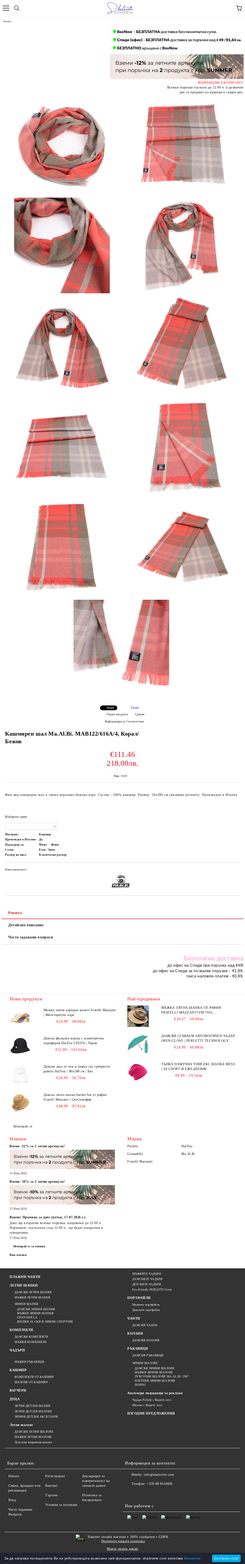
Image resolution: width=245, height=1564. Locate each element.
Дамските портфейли (146, 1310)
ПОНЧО (140, 1385)
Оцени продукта (117, 714)
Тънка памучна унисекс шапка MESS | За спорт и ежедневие (198, 1066)
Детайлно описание (26, 925)
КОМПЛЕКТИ (21, 1330)
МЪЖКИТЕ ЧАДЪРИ (146, 1274)
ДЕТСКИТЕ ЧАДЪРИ (146, 1284)
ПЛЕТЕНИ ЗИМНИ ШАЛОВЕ (155, 1380)
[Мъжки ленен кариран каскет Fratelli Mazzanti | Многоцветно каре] (20, 1018)
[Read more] (62, 1160)
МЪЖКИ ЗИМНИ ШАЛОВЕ (154, 1372)
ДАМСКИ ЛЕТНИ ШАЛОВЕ (34, 1431)
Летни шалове (21, 1425)
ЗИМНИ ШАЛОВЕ (145, 1363)
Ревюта (15, 913)
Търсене (51, 1495)
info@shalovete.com (159, 1474)
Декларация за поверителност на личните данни (96, 1480)
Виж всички (18, 1255)
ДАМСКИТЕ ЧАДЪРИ (147, 1279)
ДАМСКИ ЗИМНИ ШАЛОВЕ (154, 1368)
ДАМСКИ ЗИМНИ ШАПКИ (36, 1309)
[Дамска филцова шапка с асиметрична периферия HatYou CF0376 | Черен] (20, 1047)
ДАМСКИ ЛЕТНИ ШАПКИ (33, 1292)
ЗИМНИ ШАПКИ (27, 1304)
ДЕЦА (15, 1399)
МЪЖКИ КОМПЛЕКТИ (31, 1342)
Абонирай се (23, 1126)
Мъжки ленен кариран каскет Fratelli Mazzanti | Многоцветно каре (80, 1012)
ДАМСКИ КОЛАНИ (146, 1340)
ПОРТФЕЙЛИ (139, 1298)
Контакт (51, 1485)
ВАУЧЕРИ (18, 1390)
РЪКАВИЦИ (137, 1348)
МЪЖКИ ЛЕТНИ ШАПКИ (32, 1297)
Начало (7, 21)
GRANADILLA (27, 1317)
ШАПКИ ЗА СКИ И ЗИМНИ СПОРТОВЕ (45, 1321)
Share (110, 708)
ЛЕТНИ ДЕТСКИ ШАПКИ (32, 1406)
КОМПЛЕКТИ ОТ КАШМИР (34, 1377)
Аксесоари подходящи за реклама (155, 1393)
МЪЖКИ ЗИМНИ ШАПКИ (35, 1313)
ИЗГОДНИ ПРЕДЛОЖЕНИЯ (151, 1413)
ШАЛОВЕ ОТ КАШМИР (31, 1382)
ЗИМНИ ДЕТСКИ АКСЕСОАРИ (36, 1416)
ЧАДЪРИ (17, 1350)
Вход (12, 1500)
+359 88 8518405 (160, 1484)
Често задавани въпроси (30, 937)
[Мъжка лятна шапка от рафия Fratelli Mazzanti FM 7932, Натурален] (138, 1016)
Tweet (135, 708)
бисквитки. (193, 1558)
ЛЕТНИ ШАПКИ (24, 1285)
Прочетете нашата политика (123, 1541)
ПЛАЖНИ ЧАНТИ (25, 1277)
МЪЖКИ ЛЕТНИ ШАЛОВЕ (33, 1437)
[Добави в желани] (233, 870)
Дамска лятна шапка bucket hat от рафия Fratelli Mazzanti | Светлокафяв (75, 1097)
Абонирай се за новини (29, 1246)
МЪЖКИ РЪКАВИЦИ (29, 1362)
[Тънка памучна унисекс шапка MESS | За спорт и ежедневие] (138, 1072)
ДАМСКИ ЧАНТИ (144, 1325)
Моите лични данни (122, 1549)
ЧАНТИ (133, 1318)
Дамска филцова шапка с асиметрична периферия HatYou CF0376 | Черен (74, 1041)
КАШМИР (18, 1370)
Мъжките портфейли (145, 1304)
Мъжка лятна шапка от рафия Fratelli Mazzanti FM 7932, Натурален (191, 1010)
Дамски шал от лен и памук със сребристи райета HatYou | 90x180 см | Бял (77, 1069)
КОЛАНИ (135, 1333)
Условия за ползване (61, 1505)
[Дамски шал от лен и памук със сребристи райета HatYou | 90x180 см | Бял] (20, 1075)
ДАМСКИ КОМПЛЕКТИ (31, 1336)
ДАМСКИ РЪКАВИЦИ (148, 1355)
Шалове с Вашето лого (147, 1405)
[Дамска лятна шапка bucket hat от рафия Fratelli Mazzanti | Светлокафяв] (20, 1103)
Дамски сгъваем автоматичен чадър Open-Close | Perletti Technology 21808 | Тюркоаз (198, 1038)
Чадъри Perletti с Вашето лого (152, 1400)
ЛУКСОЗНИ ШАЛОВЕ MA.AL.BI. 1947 (162, 1376)
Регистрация (55, 1476)
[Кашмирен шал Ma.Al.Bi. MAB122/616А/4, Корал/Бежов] (62, 145)
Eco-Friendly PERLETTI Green (152, 1289)
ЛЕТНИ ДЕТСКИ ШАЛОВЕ (33, 1411)
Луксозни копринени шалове (33, 1442)
